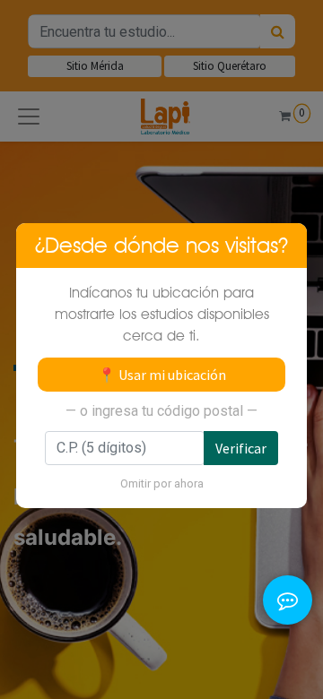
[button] (287, 576)
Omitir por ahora (162, 483)
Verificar (240, 448)
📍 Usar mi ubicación (162, 375)
